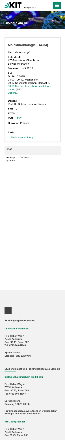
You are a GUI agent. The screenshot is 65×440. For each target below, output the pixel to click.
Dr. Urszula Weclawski (17, 328)
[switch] (43, 5)
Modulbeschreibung (22, 137)
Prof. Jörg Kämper (15, 421)
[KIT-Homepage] (13, 4)
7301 (20, 118)
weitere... (13, 92)
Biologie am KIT (31, 7)
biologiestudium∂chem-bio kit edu (24, 377)
